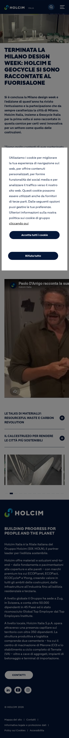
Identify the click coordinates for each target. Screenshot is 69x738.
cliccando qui (19, 223)
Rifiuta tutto (33, 256)
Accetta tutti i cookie (34, 235)
